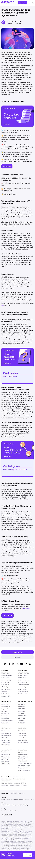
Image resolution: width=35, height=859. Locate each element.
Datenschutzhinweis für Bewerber (18, 785)
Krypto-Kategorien (6, 720)
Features (4, 670)
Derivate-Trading (6, 680)
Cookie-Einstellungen (6, 779)
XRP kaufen (4, 738)
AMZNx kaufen (5, 764)
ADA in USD (21, 718)
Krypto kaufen (5, 673)
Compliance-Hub (5, 781)
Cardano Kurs (5, 713)
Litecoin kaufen (5, 745)
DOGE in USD (22, 716)
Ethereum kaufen (6, 733)
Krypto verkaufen (6, 675)
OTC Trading (5, 682)
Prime (6, 811)
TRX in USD (21, 720)
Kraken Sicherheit (23, 673)
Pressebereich (22, 682)
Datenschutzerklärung (17, 777)
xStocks (13, 805)
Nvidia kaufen (22, 731)
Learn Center (25, 608)
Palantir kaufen (22, 740)
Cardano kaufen (6, 740)
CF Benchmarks (20, 805)
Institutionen (5, 684)
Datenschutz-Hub (5, 777)
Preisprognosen (5, 723)
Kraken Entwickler (23, 680)
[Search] (29, 3)
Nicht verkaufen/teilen (19, 779)
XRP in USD (21, 709)
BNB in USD (21, 711)
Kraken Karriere (22, 675)
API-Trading (4, 687)
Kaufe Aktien (22, 728)
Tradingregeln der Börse (20, 783)
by (5, 793)
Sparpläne (4, 691)
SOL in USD (21, 713)
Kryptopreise (5, 701)
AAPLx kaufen (5, 759)
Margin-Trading (5, 677)
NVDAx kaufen (5, 754)
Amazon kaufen (22, 738)
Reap (26, 805)
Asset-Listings (22, 687)
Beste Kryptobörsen (24, 768)
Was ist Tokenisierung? (25, 763)
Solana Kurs (4, 716)
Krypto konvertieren (25, 701)
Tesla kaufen (22, 733)
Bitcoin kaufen (5, 731)
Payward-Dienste (5, 805)
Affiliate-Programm (23, 684)
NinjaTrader (15, 799)
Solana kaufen (5, 742)
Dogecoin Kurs (5, 709)
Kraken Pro (9, 799)
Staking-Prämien (6, 689)
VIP (26, 799)
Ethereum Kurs (5, 706)
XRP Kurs (4, 711)
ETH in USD (21, 706)
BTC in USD (21, 704)
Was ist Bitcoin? (23, 761)
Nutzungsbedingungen (7, 783)
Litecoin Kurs (5, 718)
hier (2, 305)
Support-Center (23, 691)
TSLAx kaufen (5, 757)
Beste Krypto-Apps (24, 765)
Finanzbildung (23, 750)
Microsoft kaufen (23, 742)
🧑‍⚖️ (2, 159)
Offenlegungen (5, 785)
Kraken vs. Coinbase (24, 770)
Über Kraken (22, 670)
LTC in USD (21, 723)
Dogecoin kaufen (6, 735)
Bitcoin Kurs (4, 704)
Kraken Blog (21, 677)
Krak (2, 811)
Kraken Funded (5, 696)
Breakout (21, 799)
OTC (10, 811)
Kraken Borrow (5, 694)
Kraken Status (22, 689)
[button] (33, 855)
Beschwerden (22, 694)
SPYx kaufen (5, 761)
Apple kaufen (22, 735)
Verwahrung (15, 811)
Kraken (3, 799)
